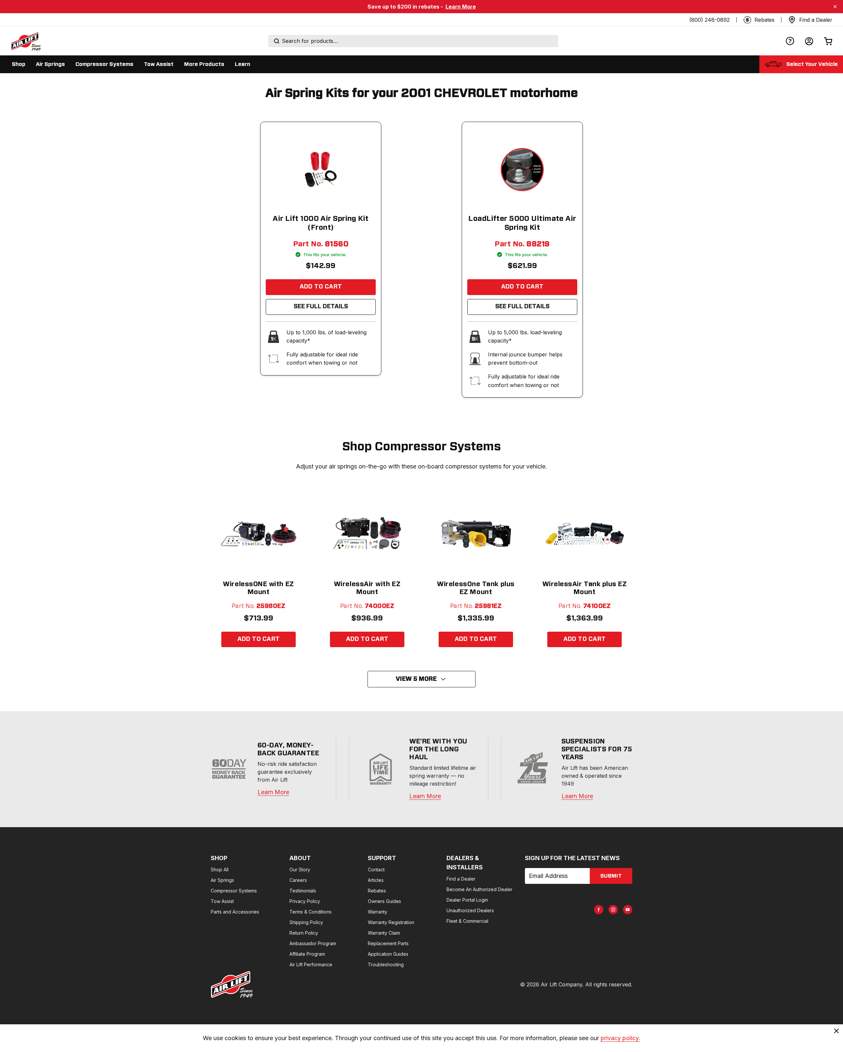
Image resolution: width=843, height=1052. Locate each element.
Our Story (299, 869)
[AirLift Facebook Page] (598, 909)
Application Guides (388, 954)
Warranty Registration (391, 922)
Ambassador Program (312, 943)
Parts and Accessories (235, 912)
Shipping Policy (306, 922)
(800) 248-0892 (709, 19)
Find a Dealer (461, 879)
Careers (298, 880)
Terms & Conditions (310, 912)
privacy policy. (620, 1038)
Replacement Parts (388, 943)
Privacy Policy (304, 901)
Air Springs (222, 880)
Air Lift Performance (310, 964)
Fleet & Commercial (467, 921)
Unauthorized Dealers (470, 910)
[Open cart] (828, 41)
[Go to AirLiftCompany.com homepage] (232, 984)
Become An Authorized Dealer (479, 889)
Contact (376, 869)
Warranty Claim (384, 933)
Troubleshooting (386, 964)
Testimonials (302, 890)
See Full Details (321, 307)
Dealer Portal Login (467, 900)
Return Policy (303, 933)
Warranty (377, 912)
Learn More (461, 6)
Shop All (220, 869)
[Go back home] (26, 41)
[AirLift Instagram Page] (613, 909)
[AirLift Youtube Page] (627, 909)
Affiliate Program (307, 954)
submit (611, 876)
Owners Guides (384, 901)
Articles (376, 880)
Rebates (377, 890)
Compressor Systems (234, 890)
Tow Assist (222, 901)
